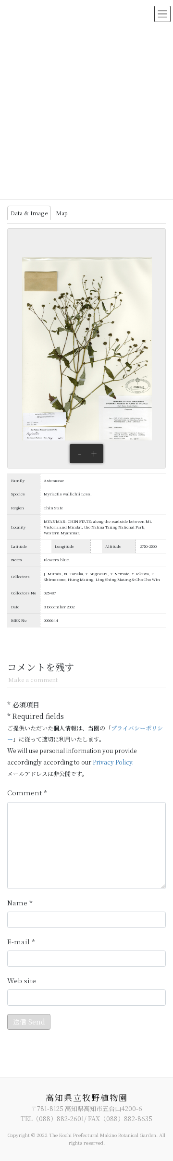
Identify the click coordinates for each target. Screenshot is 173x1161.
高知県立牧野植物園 (87, 1097)
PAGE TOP (159, 1117)
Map (62, 213)
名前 (20, 903)
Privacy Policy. (113, 762)
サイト (21, 981)
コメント (27, 793)
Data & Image (29, 213)
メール (21, 942)
